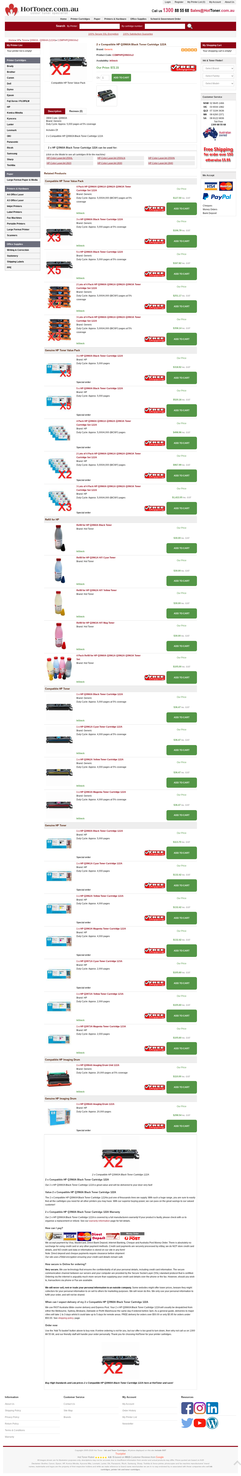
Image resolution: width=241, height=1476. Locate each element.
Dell (9, 83)
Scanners (12, 235)
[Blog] (212, 1422)
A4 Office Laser (15, 194)
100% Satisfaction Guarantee (138, 34)
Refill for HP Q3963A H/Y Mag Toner (95, 623)
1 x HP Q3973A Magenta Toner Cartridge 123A (101, 1026)
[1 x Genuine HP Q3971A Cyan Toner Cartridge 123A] (59, 974)
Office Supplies (138, 19)
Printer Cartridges (80, 19)
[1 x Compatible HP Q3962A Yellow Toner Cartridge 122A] (59, 772)
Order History (129, 1410)
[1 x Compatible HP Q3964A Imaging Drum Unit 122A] (59, 1078)
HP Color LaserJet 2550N (161, 158)
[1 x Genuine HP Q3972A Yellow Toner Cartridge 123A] (59, 1006)
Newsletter (127, 1423)
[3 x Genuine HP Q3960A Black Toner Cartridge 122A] (59, 368)
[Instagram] (200, 1408)
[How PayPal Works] (217, 196)
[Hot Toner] (42, 4)
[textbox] (99, 26)
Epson (10, 95)
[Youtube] (200, 1422)
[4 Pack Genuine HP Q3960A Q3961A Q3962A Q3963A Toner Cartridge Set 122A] (59, 434)
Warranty (9, 1437)
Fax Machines (14, 218)
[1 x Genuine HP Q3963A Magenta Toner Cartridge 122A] (59, 941)
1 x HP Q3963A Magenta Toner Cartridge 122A (101, 792)
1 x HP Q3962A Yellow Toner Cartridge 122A (100, 759)
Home (63, 19)
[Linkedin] (212, 1408)
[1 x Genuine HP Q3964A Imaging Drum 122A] (59, 1117)
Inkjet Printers (14, 206)
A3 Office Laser (15, 200)
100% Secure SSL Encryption (103, 34)
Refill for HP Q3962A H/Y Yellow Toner (96, 590)
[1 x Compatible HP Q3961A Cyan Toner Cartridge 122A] (59, 739)
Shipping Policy (13, 1410)
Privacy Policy (12, 1417)
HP (8, 107)
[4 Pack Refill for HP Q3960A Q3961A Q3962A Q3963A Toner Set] (59, 668)
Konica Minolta (15, 112)
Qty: (98, 77)
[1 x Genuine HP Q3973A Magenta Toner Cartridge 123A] (59, 1039)
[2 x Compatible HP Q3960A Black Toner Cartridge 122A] (68, 61)
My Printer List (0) (196, 2)
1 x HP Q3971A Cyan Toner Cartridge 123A (99, 961)
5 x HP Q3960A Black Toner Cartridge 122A (99, 252)
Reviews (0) (75, 111)
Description (54, 111)
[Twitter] (187, 1422)
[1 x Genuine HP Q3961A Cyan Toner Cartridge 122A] (59, 876)
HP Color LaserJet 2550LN (111, 158)
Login (168, 2)
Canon (10, 78)
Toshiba (11, 165)
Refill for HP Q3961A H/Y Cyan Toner (96, 557)
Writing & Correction (18, 250)
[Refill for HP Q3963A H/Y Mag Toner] (59, 636)
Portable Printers (16, 223)
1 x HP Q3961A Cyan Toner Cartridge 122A (99, 726)
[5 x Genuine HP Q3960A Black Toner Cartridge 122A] (59, 401)
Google (160, 1457)
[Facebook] (187, 1408)
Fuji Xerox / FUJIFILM (18, 101)
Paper (97, 19)
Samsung (12, 153)
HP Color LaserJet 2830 (110, 163)
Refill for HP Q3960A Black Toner (94, 525)
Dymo (10, 89)
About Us (229, 2)
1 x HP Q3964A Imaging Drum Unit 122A (97, 1065)
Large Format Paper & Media (22, 180)
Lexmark (12, 130)
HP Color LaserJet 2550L (60, 158)
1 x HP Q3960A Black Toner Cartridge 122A (99, 694)
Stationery (12, 256)
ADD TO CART (181, 208)
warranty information (99, 1221)
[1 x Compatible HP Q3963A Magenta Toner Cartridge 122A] (59, 805)
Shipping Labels (15, 261)
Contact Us (69, 1404)
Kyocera (11, 118)
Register (179, 2)
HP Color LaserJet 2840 (160, 163)
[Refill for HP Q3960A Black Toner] (59, 538)
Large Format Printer (18, 229)
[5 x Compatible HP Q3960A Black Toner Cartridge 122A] (59, 264)
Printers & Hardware (115, 19)
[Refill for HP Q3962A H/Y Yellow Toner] (59, 603)
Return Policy (12, 1423)
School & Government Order (165, 19)
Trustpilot (120, 1453)
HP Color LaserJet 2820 (59, 163)
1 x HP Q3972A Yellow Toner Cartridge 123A (100, 994)
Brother (11, 72)
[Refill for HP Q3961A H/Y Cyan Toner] (59, 570)
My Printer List (129, 1417)
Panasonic (12, 142)
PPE (9, 267)
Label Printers (14, 212)
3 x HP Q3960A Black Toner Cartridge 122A (99, 219)
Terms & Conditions (15, 1430)
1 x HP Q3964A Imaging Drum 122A (95, 1104)
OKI (9, 136)
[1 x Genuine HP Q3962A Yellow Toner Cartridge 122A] (59, 909)
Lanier (10, 124)
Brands (67, 1417)
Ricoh (10, 147)
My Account (215, 2)
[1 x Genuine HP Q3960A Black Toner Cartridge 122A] (59, 843)
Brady (10, 66)
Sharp (10, 159)
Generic (108, 49)
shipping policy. (66, 1318)
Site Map (68, 1410)
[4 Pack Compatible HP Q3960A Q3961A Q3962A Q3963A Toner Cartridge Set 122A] (59, 199)
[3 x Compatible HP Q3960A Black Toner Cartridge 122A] (59, 232)
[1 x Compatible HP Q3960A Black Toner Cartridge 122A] (59, 707)
